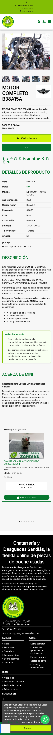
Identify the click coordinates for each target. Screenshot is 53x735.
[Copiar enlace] (8, 162)
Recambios (9, 647)
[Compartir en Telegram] (33, 159)
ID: (3, 243)
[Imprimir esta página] (47, 159)
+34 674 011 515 (28, 11)
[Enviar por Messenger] (38, 159)
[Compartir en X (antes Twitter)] (7, 159)
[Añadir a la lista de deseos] (26, 147)
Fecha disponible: (10, 246)
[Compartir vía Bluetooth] (4, 162)
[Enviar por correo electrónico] (28, 159)
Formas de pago (38, 657)
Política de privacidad (14, 681)
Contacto (8, 662)
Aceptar (27, 728)
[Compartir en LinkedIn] (24, 159)
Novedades (9, 651)
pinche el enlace (12, 722)
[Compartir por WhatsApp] (20, 159)
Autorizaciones (11, 689)
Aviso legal (9, 677)
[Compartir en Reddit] (43, 159)
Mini (28, 186)
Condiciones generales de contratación (37, 650)
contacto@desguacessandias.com (22, 633)
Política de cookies (13, 685)
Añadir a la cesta (29, 138)
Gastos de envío (38, 661)
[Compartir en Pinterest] (11, 159)
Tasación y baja (11, 655)
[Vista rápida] (48, 442)
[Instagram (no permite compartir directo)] (15, 159)
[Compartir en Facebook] (3, 159)
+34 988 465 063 (27, 8)
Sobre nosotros (11, 658)
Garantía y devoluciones (37, 666)
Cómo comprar (37, 643)
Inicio (6, 643)
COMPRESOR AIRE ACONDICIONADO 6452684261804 (21, 462)
